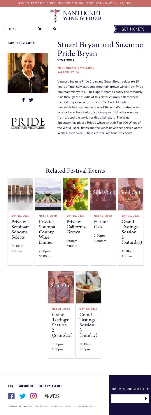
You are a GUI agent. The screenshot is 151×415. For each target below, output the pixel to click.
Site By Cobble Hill (84, 406)
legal (68, 406)
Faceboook (11, 396)
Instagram (33, 396)
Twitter (22, 396)
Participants (75, 16)
